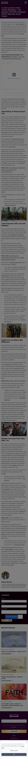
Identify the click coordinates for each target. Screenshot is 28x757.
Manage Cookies (14, 750)
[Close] (26, 741)
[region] (14, 748)
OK (14, 754)
